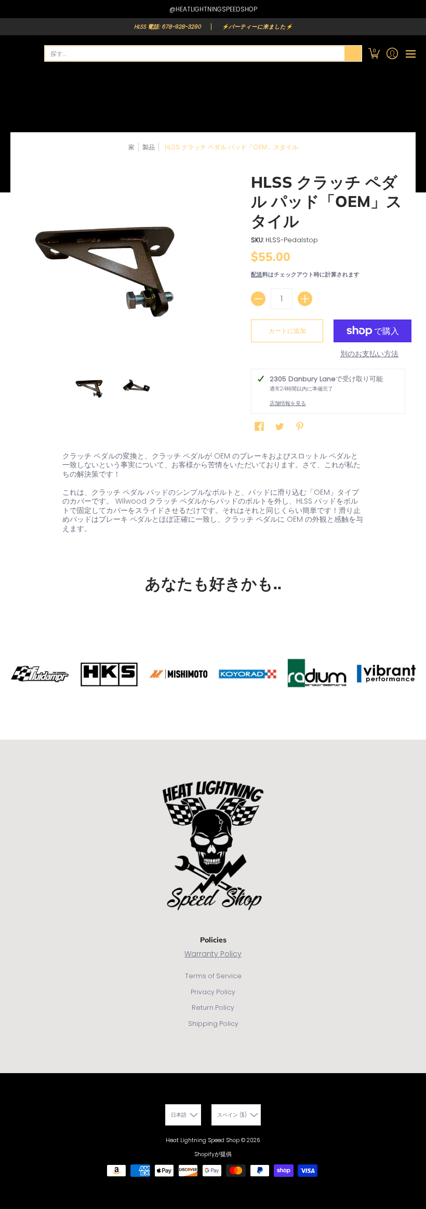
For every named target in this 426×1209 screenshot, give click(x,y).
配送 (256, 274)
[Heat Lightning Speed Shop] (20, 53)
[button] (374, 53)
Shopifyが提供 (213, 1154)
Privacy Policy (213, 992)
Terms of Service (213, 975)
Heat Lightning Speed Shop (202, 1140)
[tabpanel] (213, 495)
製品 (148, 147)
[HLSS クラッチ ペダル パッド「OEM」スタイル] (91, 387)
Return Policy (213, 1007)
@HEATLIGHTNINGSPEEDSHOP (213, 9)
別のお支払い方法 (369, 354)
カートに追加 (287, 330)
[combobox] (195, 53)
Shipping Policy (213, 1023)
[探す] (353, 53)
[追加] (305, 298)
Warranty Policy (213, 954)
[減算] (258, 298)
